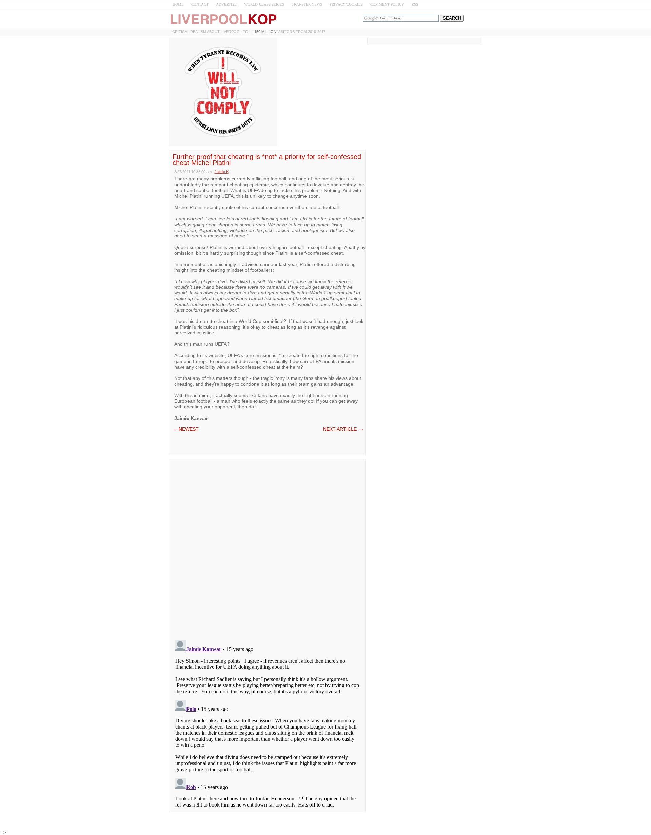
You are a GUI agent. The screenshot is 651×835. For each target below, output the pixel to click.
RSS (415, 4)
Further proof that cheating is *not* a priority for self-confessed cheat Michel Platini (267, 160)
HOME (178, 4)
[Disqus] (267, 547)
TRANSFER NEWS (307, 4)
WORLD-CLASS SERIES (264, 4)
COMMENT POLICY (387, 4)
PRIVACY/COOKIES (346, 4)
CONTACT (200, 4)
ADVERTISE (226, 4)
